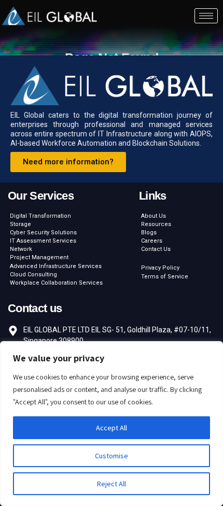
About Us (153, 216)
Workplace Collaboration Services (56, 282)
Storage (20, 224)
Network (21, 249)
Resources (156, 224)
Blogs (149, 232)
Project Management (39, 257)
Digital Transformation (40, 216)
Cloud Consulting (33, 274)
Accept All (111, 427)
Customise (111, 455)
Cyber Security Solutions (43, 232)
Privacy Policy (160, 267)
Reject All (111, 483)
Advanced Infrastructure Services (56, 266)
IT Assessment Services (43, 240)
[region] (111, 423)
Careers (151, 240)
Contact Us (156, 249)
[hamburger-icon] (206, 15)
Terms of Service (164, 276)
